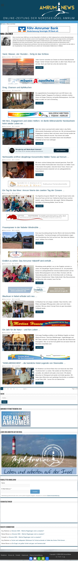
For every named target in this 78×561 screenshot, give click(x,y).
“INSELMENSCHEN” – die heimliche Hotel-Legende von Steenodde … (34, 363)
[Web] (39, 184)
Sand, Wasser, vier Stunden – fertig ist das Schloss (25, 54)
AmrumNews (67, 554)
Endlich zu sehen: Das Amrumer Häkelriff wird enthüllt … (28, 261)
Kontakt (18, 555)
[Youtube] (64, 557)
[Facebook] (58, 557)
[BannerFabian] (39, 114)
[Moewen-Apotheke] (39, 81)
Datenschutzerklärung (53, 495)
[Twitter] (60, 557)
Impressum (25, 555)
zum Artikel (39, 67)
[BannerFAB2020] (39, 29)
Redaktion (4, 555)
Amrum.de (11, 555)
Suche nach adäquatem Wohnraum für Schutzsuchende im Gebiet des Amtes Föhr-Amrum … (39, 540)
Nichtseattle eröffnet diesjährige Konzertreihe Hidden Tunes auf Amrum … (35, 157)
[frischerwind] (39, 356)
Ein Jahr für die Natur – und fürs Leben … (21, 330)
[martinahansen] (39, 323)
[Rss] (56, 557)
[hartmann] (39, 219)
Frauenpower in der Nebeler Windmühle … (21, 227)
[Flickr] (62, 557)
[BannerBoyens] (39, 254)
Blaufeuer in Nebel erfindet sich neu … (19, 296)
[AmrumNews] (39, 10)
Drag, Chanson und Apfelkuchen (17, 87)
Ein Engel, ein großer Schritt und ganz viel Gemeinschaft (28, 543)
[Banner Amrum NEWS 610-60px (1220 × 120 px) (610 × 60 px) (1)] (39, 290)
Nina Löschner (7, 57)
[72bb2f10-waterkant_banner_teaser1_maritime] (39, 150)
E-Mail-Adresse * (6, 489)
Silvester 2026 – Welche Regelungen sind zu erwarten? (27, 531)
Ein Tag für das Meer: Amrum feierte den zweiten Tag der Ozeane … (33, 190)
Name (3, 483)
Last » (25, 389)
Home (3, 24)
